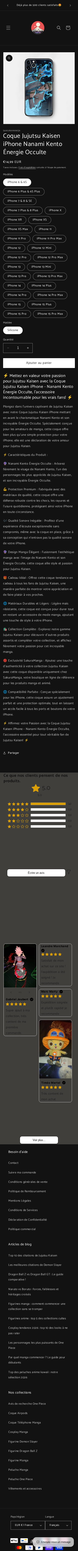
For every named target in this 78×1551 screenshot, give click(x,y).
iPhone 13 (14, 266)
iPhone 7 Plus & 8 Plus (22, 210)
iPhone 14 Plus (42, 285)
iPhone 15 (14, 304)
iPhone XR (14, 219)
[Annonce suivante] (70, 5)
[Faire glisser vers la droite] (29, 992)
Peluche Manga (18, 1470)
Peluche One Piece (20, 1479)
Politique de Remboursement (27, 1191)
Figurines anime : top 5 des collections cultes (37, 1318)
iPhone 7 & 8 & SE (19, 201)
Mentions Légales (19, 1200)
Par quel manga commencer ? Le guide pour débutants (36, 1360)
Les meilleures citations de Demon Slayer (35, 1265)
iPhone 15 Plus (42, 304)
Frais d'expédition (27, 167)
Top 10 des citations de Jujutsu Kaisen (32, 1255)
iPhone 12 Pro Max (50, 257)
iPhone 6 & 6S (17, 182)
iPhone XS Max (17, 229)
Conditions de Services (23, 1210)
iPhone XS (40, 219)
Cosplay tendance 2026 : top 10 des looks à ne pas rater (38, 1331)
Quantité (8, 340)
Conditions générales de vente (27, 1182)
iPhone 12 (14, 248)
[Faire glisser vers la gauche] (11, 992)
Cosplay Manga (18, 1432)
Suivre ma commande (22, 1172)
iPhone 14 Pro (17, 295)
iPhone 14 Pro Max (50, 295)
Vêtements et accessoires (25, 1488)
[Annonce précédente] (7, 5)
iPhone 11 (45, 229)
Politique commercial (22, 1229)
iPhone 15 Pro (17, 314)
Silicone (12, 330)
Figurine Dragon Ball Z (22, 1451)
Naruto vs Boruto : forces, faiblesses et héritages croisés (33, 1292)
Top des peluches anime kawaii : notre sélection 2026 (33, 1375)
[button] (8, 27)
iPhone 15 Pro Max (50, 314)
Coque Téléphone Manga (24, 1422)
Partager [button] (13, 753)
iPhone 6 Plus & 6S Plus (23, 191)
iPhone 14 (14, 285)
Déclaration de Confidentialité (27, 1220)
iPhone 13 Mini (41, 266)
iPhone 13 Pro (16, 276)
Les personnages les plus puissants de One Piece (36, 1345)
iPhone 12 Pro (17, 257)
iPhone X (55, 210)
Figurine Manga (18, 1460)
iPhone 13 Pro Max (50, 276)
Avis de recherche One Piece (27, 1404)
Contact (13, 1163)
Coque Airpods (18, 1413)
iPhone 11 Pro (16, 238)
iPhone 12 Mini (42, 248)
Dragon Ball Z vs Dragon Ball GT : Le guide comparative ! (35, 1277)
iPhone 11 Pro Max (49, 238)
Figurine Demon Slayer (23, 1441)
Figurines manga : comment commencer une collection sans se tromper (36, 1307)
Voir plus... (39, 1140)
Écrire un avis (36, 872)
